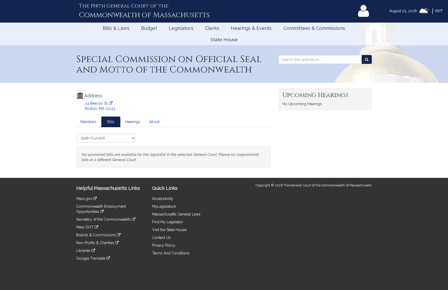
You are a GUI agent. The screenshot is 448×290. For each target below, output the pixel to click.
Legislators (181, 28)
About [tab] (154, 122)
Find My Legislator (167, 222)
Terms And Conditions (171, 253)
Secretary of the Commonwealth (104, 219)
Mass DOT (85, 227)
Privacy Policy (164, 245)
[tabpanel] (173, 150)
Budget (149, 28)
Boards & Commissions (96, 235)
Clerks (212, 28)
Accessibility (162, 199)
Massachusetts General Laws (176, 214)
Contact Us (161, 237)
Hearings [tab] (132, 122)
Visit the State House (169, 230)
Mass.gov (84, 199)
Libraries (84, 250)
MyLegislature (164, 206)
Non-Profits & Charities (95, 243)
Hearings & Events (251, 28)
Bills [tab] (110, 122)
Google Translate (91, 258)
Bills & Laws (116, 28)
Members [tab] (88, 122)
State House (224, 39)
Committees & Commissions (314, 28)
